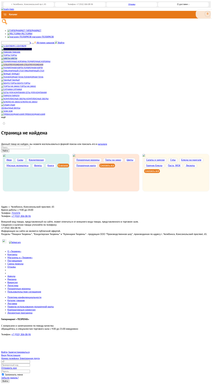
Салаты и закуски (155, 160)
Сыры (20, 160)
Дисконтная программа (19, 313)
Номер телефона (10, 358)
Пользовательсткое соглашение (24, 292)
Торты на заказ (113, 160)
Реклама (11, 279)
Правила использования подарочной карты (30, 307)
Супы (173, 160)
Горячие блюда (154, 165)
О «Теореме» (14, 251)
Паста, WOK (174, 165)
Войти (4, 352)
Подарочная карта (86, 165)
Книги (50, 165)
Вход (3, 355)
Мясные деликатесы (18, 165)
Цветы (130, 160)
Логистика (12, 285)
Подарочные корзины (88, 160)
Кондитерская (36, 160)
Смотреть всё (152, 171)
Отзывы (131, 4)
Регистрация (13, 355)
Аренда (11, 276)
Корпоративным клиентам (21, 310)
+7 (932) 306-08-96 (21, 216)
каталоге (102, 144)
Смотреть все (107, 165)
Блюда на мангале (191, 160)
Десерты (190, 165)
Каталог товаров (16, 300)
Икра (9, 160)
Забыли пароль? (10, 378)
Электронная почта (30, 358)
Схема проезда (15, 264)
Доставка (12, 303)
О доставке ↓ (183, 4)
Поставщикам (14, 261)
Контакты (12, 254)
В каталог (63, 165)
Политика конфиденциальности (24, 297)
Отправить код (9, 368)
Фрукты (38, 165)
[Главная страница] (4, 123)
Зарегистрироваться (19, 352)
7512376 (15, 213)
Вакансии (12, 282)
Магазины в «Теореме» (20, 258)
